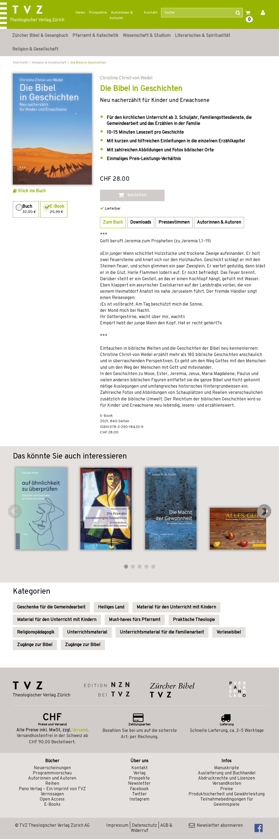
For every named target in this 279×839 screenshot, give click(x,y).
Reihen (52, 783)
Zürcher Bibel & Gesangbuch (40, 35)
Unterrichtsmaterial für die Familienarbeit (162, 632)
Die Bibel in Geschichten (88, 63)
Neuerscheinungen (52, 768)
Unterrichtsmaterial (87, 632)
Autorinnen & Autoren (121, 15)
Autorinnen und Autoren (52, 778)
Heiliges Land (111, 607)
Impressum (117, 825)
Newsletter (139, 783)
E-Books (52, 804)
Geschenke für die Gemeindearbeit (51, 607)
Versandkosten (226, 783)
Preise (226, 789)
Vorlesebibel (229, 632)
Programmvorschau (52, 773)
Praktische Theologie (194, 620)
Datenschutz (144, 825)
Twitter (139, 794)
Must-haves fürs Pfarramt (134, 620)
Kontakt (151, 12)
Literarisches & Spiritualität (202, 35)
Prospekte (98, 12)
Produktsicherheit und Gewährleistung (227, 794)
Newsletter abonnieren (219, 825)
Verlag (139, 773)
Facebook (139, 789)
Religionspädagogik (35, 632)
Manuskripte (226, 768)
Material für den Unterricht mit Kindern (176, 607)
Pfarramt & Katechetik (95, 35)
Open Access (52, 799)
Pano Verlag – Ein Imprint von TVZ (52, 789)
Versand (79, 730)
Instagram (139, 799)
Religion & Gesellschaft (35, 49)
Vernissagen (52, 794)
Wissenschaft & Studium (147, 35)
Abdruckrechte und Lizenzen (226, 778)
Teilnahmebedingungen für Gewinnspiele (226, 802)
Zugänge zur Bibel (35, 645)
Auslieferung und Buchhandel (227, 773)
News (80, 12)
